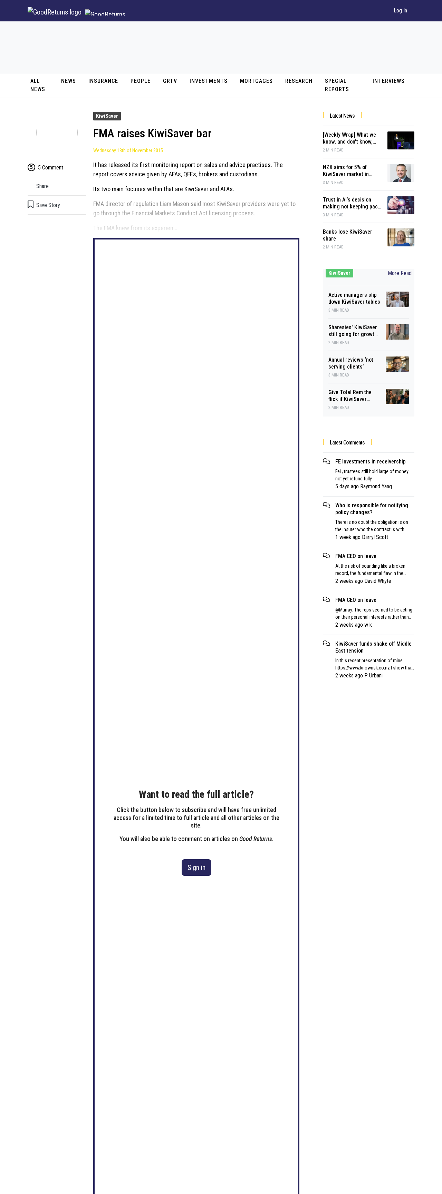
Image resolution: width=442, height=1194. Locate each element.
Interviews (389, 81)
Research (299, 81)
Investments (209, 81)
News (68, 81)
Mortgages (256, 81)
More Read (400, 273)
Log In (400, 10)
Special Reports (337, 85)
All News (37, 85)
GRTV (170, 81)
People (141, 81)
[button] (379, 10)
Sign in (196, 867)
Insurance (103, 81)
